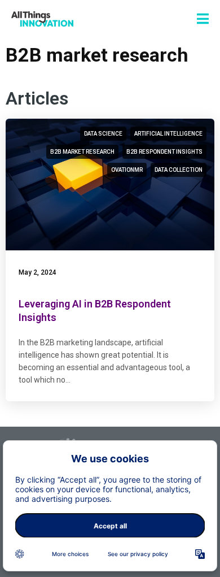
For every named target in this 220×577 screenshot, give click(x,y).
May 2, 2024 (37, 272)
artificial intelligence (168, 134)
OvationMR (127, 170)
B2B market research (82, 152)
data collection (179, 170)
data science (103, 134)
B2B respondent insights (164, 152)
